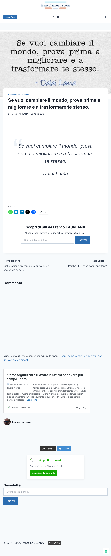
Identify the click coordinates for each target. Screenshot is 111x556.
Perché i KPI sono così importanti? (88, 263)
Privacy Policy (54, 543)
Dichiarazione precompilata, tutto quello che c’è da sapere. (26, 265)
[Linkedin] (58, 17)
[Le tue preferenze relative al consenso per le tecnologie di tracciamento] (106, 551)
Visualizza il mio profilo (43, 473)
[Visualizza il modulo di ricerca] (105, 17)
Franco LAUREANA (19, 114)
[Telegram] (52, 17)
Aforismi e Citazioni (18, 94)
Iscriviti (83, 239)
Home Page (10, 17)
